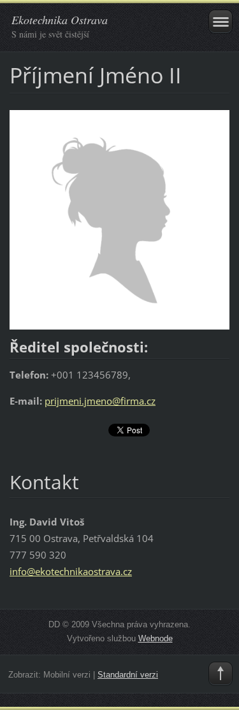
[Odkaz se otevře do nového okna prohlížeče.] (119, 218)
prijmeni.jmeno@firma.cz (100, 400)
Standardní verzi (128, 674)
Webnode (155, 638)
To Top (220, 674)
